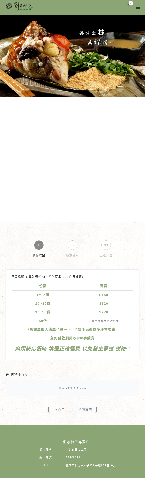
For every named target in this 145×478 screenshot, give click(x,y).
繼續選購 (85, 409)
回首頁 (60, 409)
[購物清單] (128, 4)
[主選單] (138, 7)
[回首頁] (23, 6)
